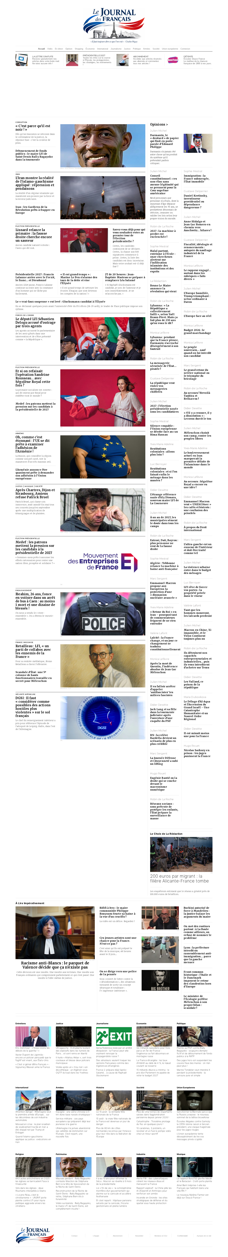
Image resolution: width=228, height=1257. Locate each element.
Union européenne (170, 49)
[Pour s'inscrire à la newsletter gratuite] (22, 59)
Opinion (68, 49)
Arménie (20, 433)
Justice (127, 49)
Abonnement (117, 1236)
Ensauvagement (24, 590)
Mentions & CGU (160, 1236)
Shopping (79, 49)
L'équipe (96, 1236)
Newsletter (139, 1236)
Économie (90, 49)
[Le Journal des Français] (114, 25)
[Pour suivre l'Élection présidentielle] (72, 59)
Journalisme (116, 49)
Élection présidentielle (28, 226)
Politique (137, 49)
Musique (29, 486)
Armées (146, 49)
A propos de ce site (204, 1236)
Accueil (41, 49)
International (102, 49)
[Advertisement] (114, 92)
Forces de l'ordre (25, 315)
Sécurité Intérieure (25, 694)
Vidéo (49, 49)
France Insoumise (24, 642)
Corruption (21, 122)
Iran (18, 174)
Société (156, 49)
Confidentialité (182, 1236)
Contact (74, 1236)
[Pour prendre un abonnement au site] (122, 59)
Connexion (185, 49)
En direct (59, 49)
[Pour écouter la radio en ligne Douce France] (173, 59)
